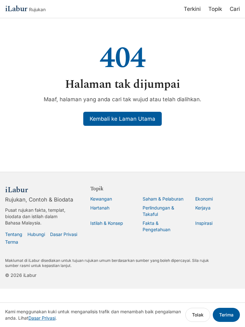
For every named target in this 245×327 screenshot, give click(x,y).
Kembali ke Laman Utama (122, 119)
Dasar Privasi (63, 234)
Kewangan (101, 199)
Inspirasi (203, 223)
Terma (11, 242)
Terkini (192, 9)
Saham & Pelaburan (163, 199)
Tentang (13, 234)
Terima (226, 314)
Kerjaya (203, 207)
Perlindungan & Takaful (158, 211)
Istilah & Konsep (106, 223)
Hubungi (36, 234)
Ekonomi (204, 199)
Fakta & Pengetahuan (156, 226)
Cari (235, 9)
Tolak (198, 314)
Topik (215, 9)
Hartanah (99, 207)
